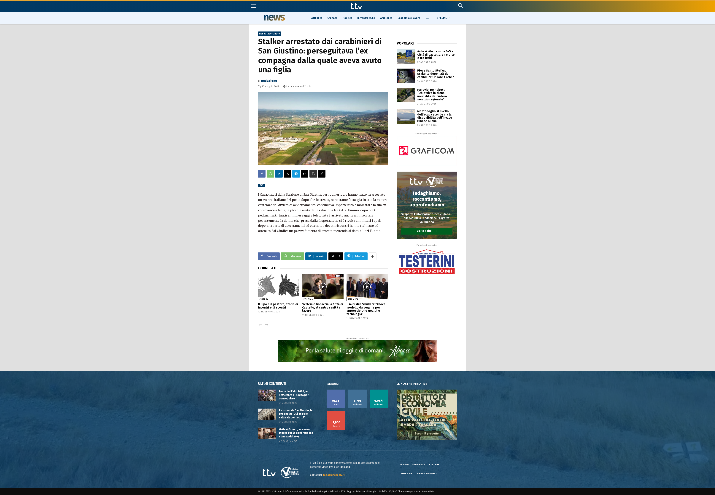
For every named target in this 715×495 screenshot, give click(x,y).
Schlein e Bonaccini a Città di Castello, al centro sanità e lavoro (322, 307)
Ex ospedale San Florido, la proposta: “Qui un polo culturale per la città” (295, 414)
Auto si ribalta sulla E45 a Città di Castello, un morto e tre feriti (436, 55)
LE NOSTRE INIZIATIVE (412, 384)
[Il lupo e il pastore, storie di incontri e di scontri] (278, 286)
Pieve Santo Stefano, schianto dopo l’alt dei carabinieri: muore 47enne (435, 74)
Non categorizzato (269, 33)
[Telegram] (296, 174)
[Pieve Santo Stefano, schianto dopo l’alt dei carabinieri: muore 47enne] (406, 76)
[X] (287, 174)
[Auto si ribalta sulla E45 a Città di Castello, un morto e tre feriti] (406, 56)
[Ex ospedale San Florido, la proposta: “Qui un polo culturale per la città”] (267, 414)
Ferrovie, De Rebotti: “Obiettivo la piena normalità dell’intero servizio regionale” (432, 94)
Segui (357, 391)
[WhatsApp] (270, 174)
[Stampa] (313, 174)
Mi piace (336, 391)
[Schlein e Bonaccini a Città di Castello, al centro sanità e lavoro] (322, 286)
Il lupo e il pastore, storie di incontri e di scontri (278, 305)
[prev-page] (260, 325)
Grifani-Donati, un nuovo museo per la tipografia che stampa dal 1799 (296, 433)
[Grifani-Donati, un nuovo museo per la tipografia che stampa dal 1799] (267, 433)
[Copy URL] (321, 174)
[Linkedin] (279, 174)
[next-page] (266, 325)
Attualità (353, 299)
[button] (460, 5)
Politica (308, 299)
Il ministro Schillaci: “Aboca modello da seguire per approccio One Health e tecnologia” (366, 309)
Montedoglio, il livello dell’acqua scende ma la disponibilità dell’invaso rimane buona (434, 116)
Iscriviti (336, 412)
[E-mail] (304, 174)
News (274, 17)
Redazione (269, 81)
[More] (372, 256)
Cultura (263, 299)
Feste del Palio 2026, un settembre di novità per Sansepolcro (294, 395)
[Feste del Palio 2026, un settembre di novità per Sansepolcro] (267, 395)
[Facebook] (262, 174)
